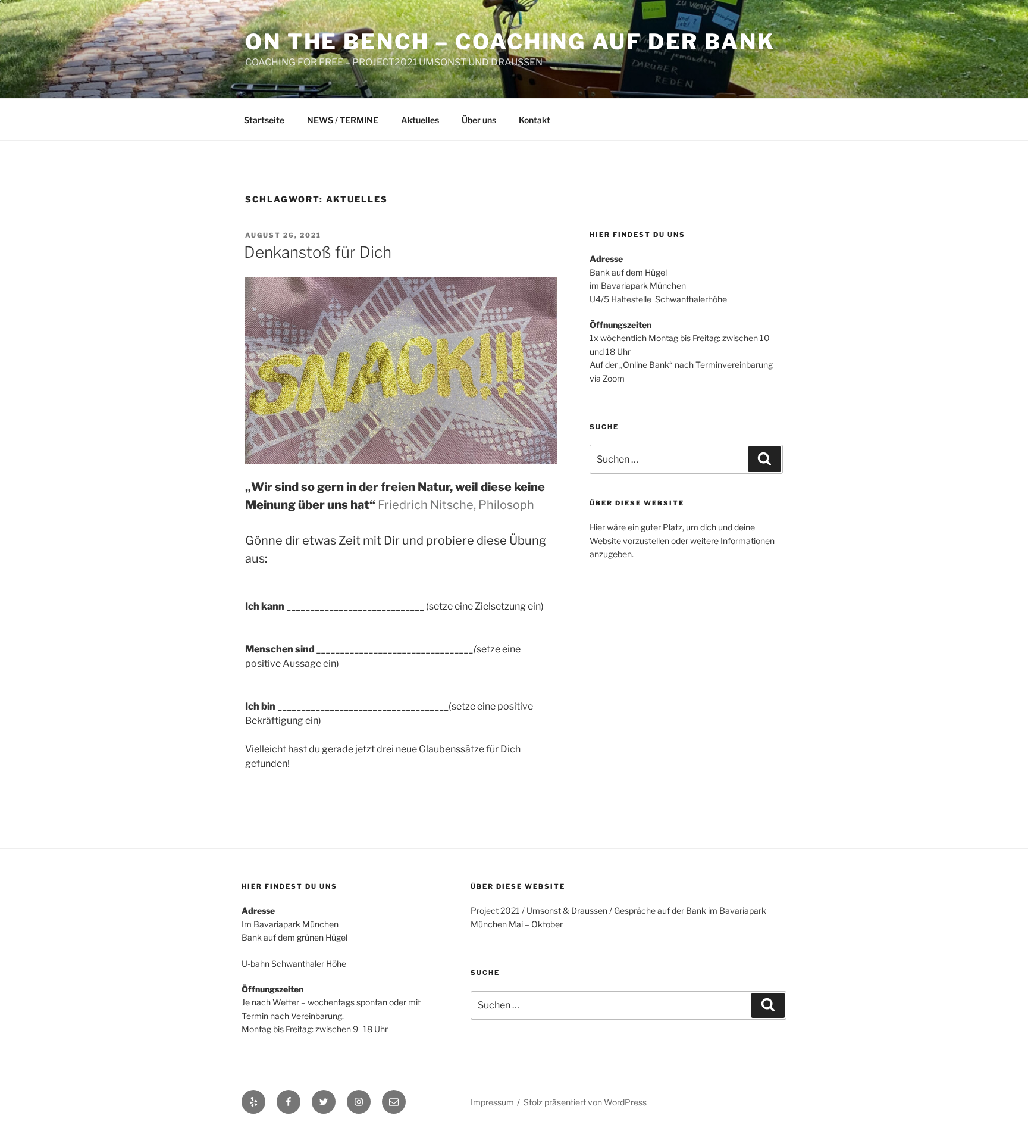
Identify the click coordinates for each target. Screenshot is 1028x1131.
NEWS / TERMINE (342, 120)
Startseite (264, 120)
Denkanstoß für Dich (317, 252)
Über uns (479, 120)
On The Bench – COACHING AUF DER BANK (510, 42)
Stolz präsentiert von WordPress (585, 1102)
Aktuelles (420, 120)
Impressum (492, 1102)
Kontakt (534, 120)
